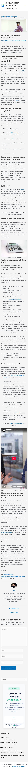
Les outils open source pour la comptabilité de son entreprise (12, 752)
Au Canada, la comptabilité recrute (7, 739)
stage (16, 100)
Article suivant (14, 612)
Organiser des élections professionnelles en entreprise (11, 750)
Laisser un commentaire (7, 40)
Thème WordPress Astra (18, 766)
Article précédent (14, 608)
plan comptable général (15, 299)
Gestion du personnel (20, 40)
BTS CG (22, 189)
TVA (13, 139)
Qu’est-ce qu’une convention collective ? (8, 744)
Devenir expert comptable (16, 423)
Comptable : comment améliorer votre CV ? (9, 742)
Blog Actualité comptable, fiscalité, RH (12, 5)
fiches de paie (14, 133)
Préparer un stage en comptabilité (7, 747)
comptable (22, 70)
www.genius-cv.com (6, 532)
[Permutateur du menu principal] (25, 5)
